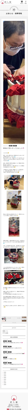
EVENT (4, 331)
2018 (5, 384)
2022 (5, 379)
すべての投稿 (5, 333)
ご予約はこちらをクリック (8, 301)
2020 (5, 382)
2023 (5, 377)
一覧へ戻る (14, 322)
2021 (5, 381)
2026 (5, 372)
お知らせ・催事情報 (14, 13)
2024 (5, 375)
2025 (5, 374)
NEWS (4, 330)
